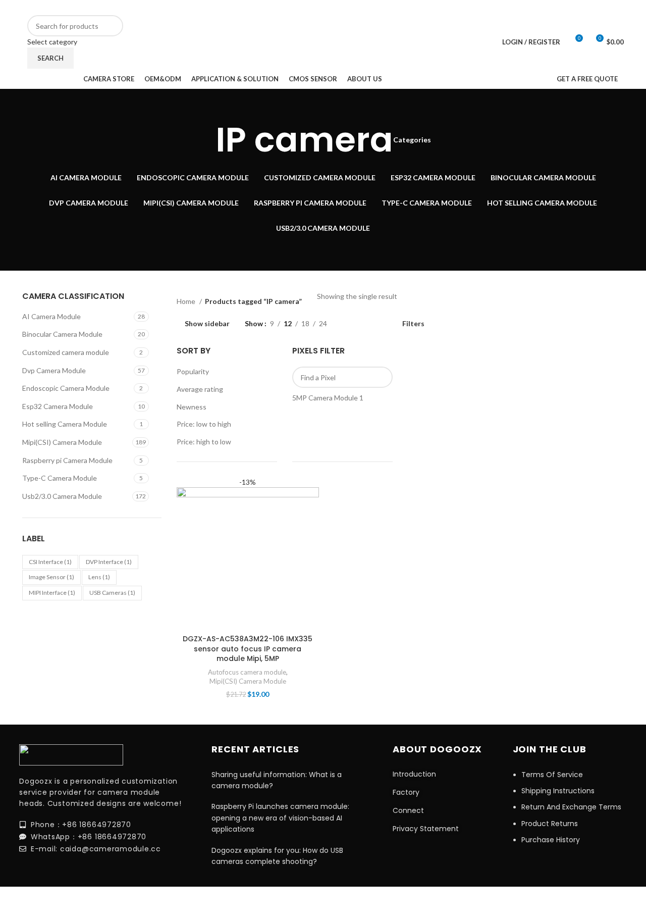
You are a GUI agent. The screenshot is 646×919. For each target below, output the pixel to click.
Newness (191, 406)
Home (187, 301)
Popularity (193, 371)
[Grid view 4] (382, 324)
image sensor (51, 577)
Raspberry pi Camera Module (67, 460)
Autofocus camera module (247, 672)
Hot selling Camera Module (64, 424)
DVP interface (109, 562)
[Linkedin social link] (510, 7)
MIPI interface (52, 592)
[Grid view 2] (350, 324)
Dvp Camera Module (54, 370)
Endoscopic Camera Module (66, 388)
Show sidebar (207, 324)
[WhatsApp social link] (523, 7)
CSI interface (50, 562)
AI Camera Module (51, 316)
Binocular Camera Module (62, 334)
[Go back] (203, 140)
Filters (413, 323)
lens (99, 577)
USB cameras (112, 592)
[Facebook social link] (497, 7)
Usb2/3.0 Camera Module (62, 496)
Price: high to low (204, 441)
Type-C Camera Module (59, 478)
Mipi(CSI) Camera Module (62, 442)
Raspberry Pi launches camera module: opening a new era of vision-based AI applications (280, 817)
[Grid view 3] (366, 324)
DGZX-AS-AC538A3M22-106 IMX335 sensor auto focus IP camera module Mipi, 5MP (247, 648)
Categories (412, 139)
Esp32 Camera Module (57, 406)
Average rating (200, 389)
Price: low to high (204, 424)
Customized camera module (65, 352)
